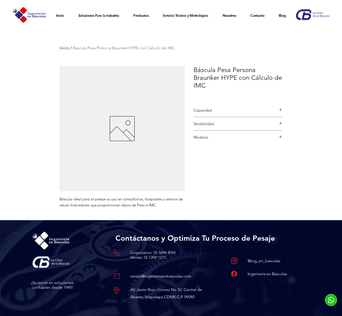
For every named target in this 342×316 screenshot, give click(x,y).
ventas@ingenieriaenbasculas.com (160, 276)
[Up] (331, 300)
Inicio (64, 48)
